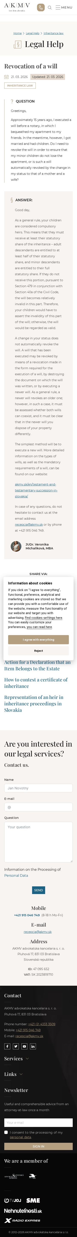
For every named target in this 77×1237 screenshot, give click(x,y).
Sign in (38, 1146)
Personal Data (16, 876)
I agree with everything (38, 639)
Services (13, 1059)
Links (10, 1074)
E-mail (9, 799)
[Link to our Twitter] (16, 1046)
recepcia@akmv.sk (29, 525)
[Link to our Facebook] (7, 1046)
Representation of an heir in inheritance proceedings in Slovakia (33, 703)
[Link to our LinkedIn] (33, 1046)
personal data (20, 1137)
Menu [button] (67, 7)
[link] (50, 7)
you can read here (39, 627)
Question (11, 818)
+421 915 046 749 (41, 7)
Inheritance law (54, 33)
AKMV (17, 7)
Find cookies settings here (43, 618)
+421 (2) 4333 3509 (41, 1024)
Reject (38, 650)
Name (9, 780)
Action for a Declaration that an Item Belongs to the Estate (37, 665)
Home (17, 33)
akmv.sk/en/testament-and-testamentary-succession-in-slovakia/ (36, 490)
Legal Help (32, 33)
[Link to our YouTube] (24, 1046)
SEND (38, 890)
